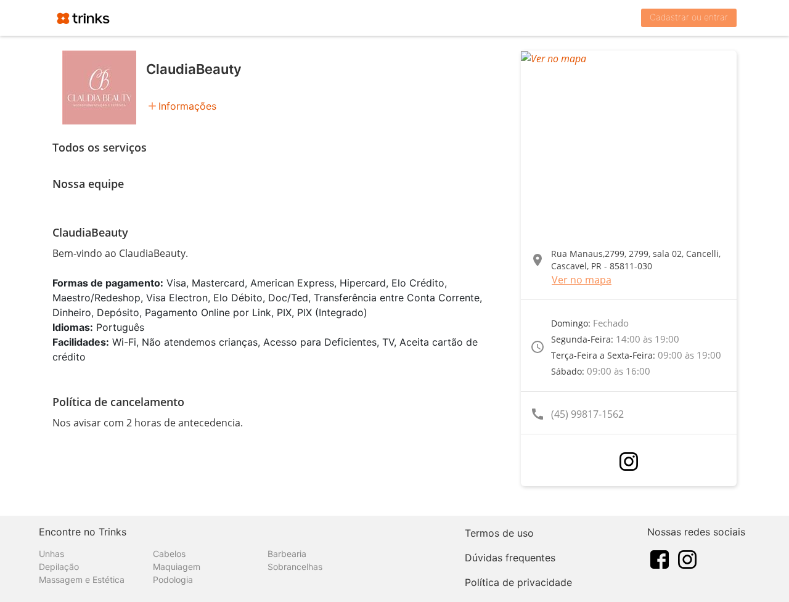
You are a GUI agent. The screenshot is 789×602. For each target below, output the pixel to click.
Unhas (51, 553)
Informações (187, 106)
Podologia (173, 579)
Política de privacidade (518, 582)
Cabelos (169, 553)
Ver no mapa (581, 280)
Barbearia (287, 553)
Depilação (59, 566)
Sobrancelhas (295, 566)
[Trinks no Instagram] (687, 558)
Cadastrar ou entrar (689, 17)
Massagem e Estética (82, 579)
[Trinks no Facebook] (659, 558)
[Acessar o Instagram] (628, 461)
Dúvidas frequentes (510, 557)
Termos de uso (499, 533)
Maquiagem (176, 566)
